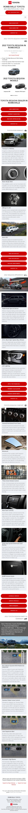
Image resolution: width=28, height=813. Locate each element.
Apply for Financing (14, 384)
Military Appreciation (13, 119)
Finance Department (14, 393)
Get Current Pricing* (14, 55)
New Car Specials (14, 253)
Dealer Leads (18, 806)
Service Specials (14, 600)
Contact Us (13, 33)
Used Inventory (14, 28)
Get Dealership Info (13, 12)
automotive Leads (18, 809)
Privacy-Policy (18, 801)
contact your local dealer (15, 792)
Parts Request (13, 605)
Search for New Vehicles (9, 783)
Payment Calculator (14, 388)
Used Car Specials (14, 258)
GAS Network (8, 809)
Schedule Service (14, 596)
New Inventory (13, 23)
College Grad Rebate (14, 263)
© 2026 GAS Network (10, 807)
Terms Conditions (10, 801)
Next (25, 88)
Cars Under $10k (14, 109)
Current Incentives (14, 114)
